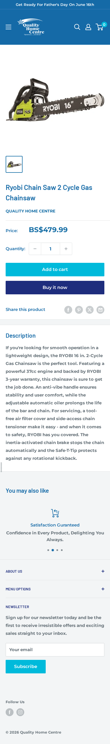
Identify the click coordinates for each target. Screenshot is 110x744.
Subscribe (25, 666)
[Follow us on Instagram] (20, 712)
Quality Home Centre (30, 211)
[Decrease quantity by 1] (35, 249)
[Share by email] (100, 310)
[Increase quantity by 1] (66, 249)
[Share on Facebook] (68, 310)
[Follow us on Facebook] (10, 712)
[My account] (88, 27)
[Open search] (77, 27)
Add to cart (55, 269)
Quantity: (15, 248)
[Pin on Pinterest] (79, 310)
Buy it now (55, 287)
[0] (99, 27)
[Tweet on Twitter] (90, 310)
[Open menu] (8, 27)
